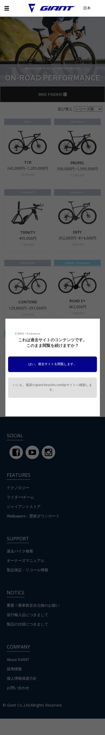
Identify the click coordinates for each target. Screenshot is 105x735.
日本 (87, 8)
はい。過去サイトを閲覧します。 (52, 364)
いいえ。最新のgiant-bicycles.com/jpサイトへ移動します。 (52, 387)
